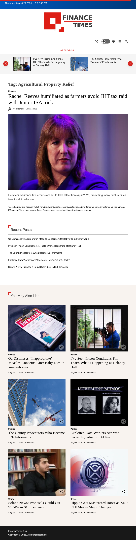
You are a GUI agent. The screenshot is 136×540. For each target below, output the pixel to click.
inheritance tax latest (71, 207)
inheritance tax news (90, 207)
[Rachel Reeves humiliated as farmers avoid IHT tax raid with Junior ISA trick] (68, 152)
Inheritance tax (54, 207)
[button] (5, 63)
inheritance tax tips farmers (112, 207)
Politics (11, 354)
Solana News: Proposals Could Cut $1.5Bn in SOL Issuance (38, 267)
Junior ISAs (17, 210)
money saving (29, 210)
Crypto (11, 499)
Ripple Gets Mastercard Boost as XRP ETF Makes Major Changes (98, 505)
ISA (9, 210)
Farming (43, 207)
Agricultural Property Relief (27, 207)
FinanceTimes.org (17, 531)
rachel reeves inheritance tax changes (66, 210)
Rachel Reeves (43, 210)
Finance (12, 91)
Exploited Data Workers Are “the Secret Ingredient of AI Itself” (39, 260)
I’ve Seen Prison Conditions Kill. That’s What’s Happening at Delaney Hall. (49, 62)
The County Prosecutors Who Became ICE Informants (106, 60)
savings (87, 210)
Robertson (20, 109)
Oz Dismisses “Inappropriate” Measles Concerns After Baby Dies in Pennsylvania (48, 239)
